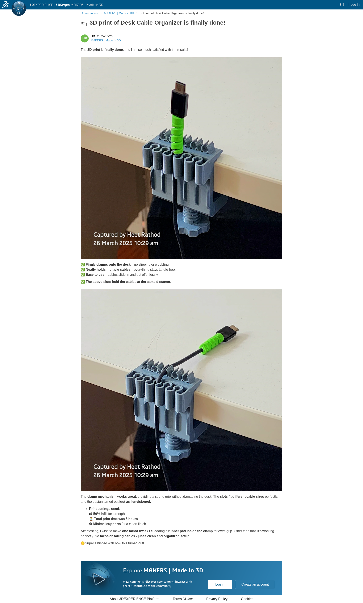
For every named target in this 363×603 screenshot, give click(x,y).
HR (93, 36)
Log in (220, 584)
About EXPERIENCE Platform (134, 599)
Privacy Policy (217, 599)
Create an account (255, 584)
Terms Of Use (183, 599)
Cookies (247, 599)
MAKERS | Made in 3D (106, 40)
